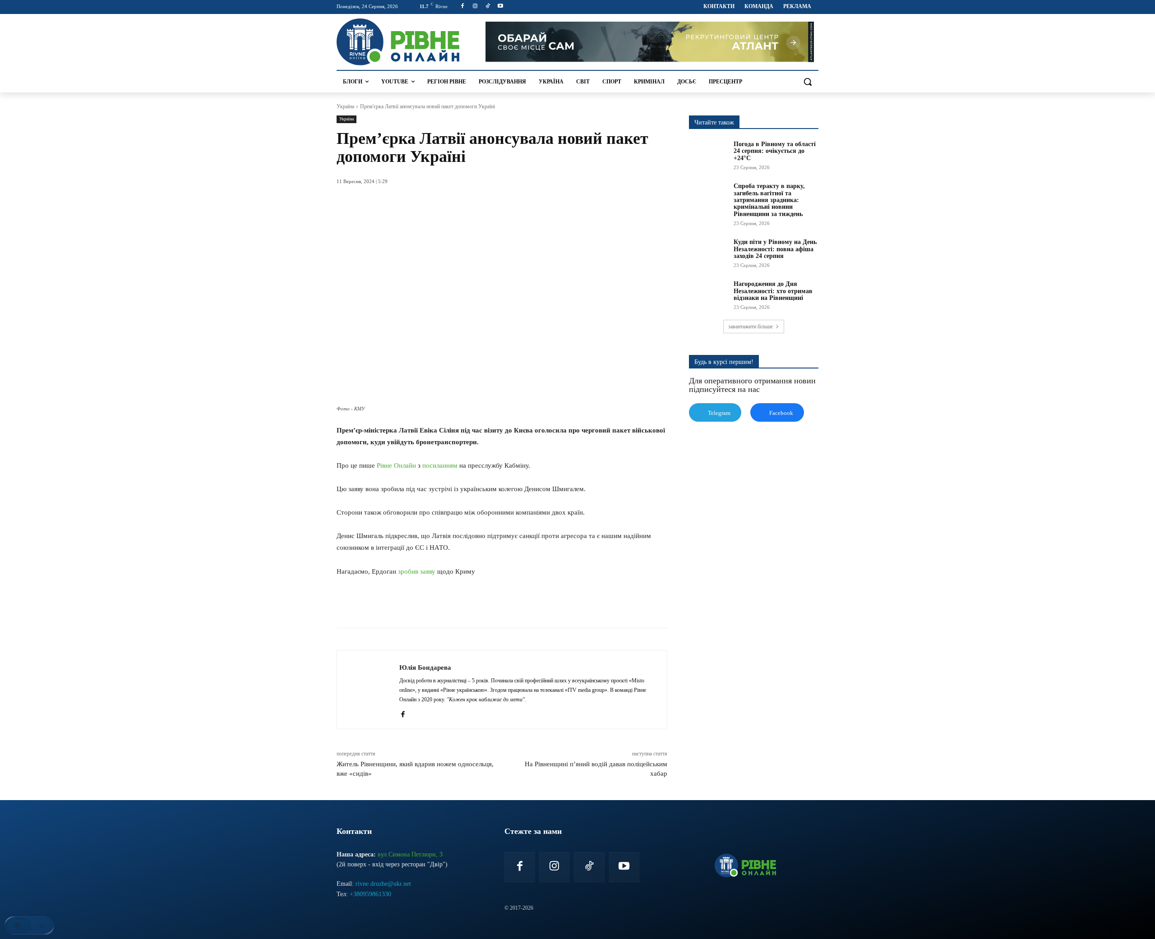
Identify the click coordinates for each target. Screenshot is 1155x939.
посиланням (439, 465)
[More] (512, 605)
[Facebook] (462, 6)
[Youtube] (500, 6)
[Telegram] (470, 605)
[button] (807, 81)
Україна (345, 106)
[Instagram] (475, 6)
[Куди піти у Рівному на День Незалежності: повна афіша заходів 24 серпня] (708, 252)
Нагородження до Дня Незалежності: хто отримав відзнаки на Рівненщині (773, 291)
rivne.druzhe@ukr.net (383, 883)
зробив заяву (416, 571)
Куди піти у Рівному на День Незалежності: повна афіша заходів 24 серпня (775, 249)
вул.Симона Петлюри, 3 (410, 854)
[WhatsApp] (449, 605)
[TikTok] (488, 6)
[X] (429, 605)
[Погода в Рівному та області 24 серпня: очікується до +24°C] (708, 154)
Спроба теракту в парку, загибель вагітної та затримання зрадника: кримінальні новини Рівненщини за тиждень (769, 200)
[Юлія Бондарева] (368, 689)
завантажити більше (750, 326)
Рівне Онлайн (396, 465)
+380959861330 (370, 894)
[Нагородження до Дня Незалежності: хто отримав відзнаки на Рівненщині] (708, 294)
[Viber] (491, 605)
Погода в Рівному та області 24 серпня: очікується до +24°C (775, 151)
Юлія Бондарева (425, 667)
